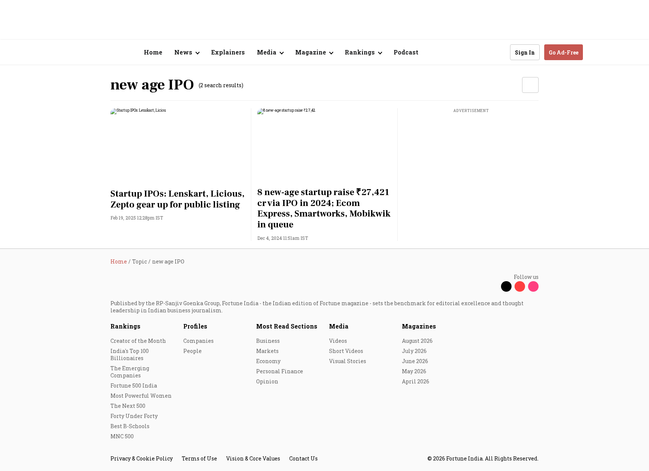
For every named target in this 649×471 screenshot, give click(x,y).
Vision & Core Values (253, 458)
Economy (268, 361)
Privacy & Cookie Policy (141, 458)
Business (268, 340)
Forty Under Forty (134, 416)
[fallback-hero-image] (177, 146)
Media (339, 326)
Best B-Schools (129, 426)
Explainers (228, 52)
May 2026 (414, 371)
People (192, 350)
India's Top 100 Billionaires (129, 354)
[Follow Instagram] (533, 286)
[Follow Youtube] (520, 286)
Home (153, 52)
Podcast (406, 52)
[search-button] (499, 51)
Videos (338, 340)
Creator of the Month (138, 340)
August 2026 (417, 340)
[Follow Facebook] (493, 286)
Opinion (267, 381)
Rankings (125, 326)
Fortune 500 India (133, 385)
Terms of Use (199, 458)
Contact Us (303, 458)
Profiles (195, 326)
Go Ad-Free (563, 52)
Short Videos (346, 350)
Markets (267, 350)
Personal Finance (279, 371)
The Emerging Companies (129, 372)
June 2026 (415, 361)
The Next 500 (127, 405)
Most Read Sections (286, 326)
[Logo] (106, 52)
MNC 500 (122, 436)
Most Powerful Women (141, 395)
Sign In (525, 52)
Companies (198, 340)
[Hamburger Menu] (70, 52)
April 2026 (415, 381)
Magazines (419, 326)
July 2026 (414, 350)
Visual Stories (347, 361)
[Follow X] (506, 286)
